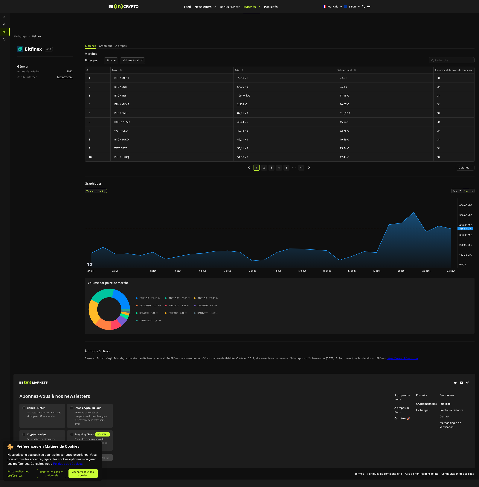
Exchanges (21, 36)
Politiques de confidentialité (384, 473)
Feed (187, 7)
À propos (121, 46)
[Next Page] (309, 168)
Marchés (249, 7)
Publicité (445, 403)
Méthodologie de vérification (450, 425)
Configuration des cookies (457, 473)
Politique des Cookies (68, 464)
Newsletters (203, 7)
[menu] (5, 28)
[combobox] (453, 60)
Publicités (271, 7)
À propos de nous (402, 410)
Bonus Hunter (230, 7)
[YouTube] (461, 383)
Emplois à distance (451, 410)
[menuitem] (5, 17)
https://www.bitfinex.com (402, 358)
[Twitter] (455, 383)
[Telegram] (467, 383)
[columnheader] (172, 70)
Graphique (105, 46)
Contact (444, 416)
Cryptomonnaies (426, 403)
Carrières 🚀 (402, 418)
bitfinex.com (65, 77)
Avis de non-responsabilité (421, 473)
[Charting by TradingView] (90, 264)
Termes (359, 473)
